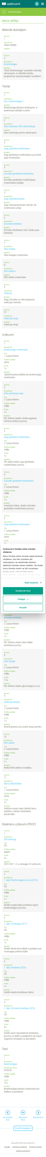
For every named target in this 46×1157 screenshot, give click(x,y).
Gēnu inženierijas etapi (13, 393)
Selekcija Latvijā (11, 318)
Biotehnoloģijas (10, 64)
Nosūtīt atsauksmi (23, 1128)
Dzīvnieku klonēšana (13, 223)
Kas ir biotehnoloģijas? (13, 101)
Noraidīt (23, 607)
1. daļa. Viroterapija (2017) (15, 923)
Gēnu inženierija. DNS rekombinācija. (20, 126)
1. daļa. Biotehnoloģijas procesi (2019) (21, 880)
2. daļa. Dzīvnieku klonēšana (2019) (19, 1008)
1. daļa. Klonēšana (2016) (15, 967)
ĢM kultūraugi (10, 839)
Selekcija (8, 293)
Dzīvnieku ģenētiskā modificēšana (18, 173)
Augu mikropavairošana (14, 198)
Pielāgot (21, 599)
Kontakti (7, 1147)
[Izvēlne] (42, 4)
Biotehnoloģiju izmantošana (16, 349)
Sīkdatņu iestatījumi (23, 1151)
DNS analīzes (10, 271)
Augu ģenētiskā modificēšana (17, 148)
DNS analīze (9, 742)
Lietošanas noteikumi (19, 1147)
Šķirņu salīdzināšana (12, 783)
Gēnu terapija (9, 249)
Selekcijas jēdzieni (12, 702)
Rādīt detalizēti (31, 583)
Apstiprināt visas (23, 591)
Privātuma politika (35, 1147)
